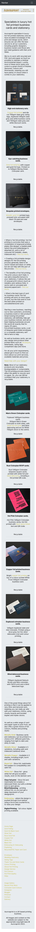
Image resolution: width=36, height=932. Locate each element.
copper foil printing (19, 575)
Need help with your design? (15, 361)
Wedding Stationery (11, 857)
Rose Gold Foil (9, 836)
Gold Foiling (8, 829)
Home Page (8, 826)
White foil (8, 772)
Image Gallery (9, 883)
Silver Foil (7, 833)
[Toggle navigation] (31, 3)
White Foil (8, 840)
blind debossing (13, 476)
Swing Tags (8, 860)
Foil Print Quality (10, 874)
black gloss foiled (23, 524)
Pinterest (7, 895)
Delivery (7, 899)
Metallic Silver (10, 747)
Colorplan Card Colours (13, 888)
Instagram (8, 890)
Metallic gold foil (13, 215)
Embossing (9, 798)
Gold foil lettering (13, 165)
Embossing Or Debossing (13, 845)
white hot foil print (14, 426)
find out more (22, 254)
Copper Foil (8, 838)
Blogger (7, 892)
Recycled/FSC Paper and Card (15, 850)
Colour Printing (9, 864)
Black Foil (7, 843)
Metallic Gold (9, 735)
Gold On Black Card (11, 831)
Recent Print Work (10, 885)
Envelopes (8, 855)
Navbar (5, 3)
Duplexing (8, 847)
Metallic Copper (11, 755)
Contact (7, 897)
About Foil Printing (11, 867)
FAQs (6, 876)
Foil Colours (8, 871)
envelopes (26, 342)
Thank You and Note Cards (14, 862)
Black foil (8, 763)
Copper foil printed (14, 113)
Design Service (9, 869)
